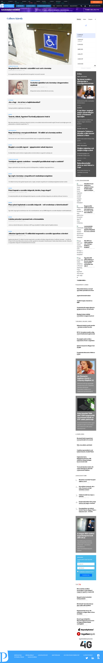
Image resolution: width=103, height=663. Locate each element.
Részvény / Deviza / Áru (82, 128)
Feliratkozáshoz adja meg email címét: (84, 560)
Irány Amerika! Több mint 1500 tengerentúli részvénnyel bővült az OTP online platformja (85, 416)
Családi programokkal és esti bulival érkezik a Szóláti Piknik (85, 451)
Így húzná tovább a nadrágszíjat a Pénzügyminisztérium (85, 81)
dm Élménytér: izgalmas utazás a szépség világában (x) (85, 378)
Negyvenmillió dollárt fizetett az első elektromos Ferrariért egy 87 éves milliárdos (89, 209)
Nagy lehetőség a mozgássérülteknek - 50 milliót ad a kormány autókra (35, 133)
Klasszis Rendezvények (44, 6)
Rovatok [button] (65, 6)
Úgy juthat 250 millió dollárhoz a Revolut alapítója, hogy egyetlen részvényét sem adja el (89, 262)
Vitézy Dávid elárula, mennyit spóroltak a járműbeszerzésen (85, 289)
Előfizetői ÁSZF (88, 655)
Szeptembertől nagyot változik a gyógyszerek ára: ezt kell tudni (86, 308)
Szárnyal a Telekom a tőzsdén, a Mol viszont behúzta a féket (85, 133)
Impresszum (17, 655)
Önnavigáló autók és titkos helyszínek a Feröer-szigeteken (86, 339)
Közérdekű (79, 107)
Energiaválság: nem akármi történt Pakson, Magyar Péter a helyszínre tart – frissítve (87, 510)
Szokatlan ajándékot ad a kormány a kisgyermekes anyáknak (49, 84)
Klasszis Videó (30, 6)
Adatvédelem (56, 655)
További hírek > (81, 280)
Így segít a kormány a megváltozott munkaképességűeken (30, 176)
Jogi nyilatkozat (43, 655)
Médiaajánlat (30, 655)
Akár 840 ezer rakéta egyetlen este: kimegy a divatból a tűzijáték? (88, 244)
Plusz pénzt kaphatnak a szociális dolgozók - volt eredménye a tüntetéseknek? (38, 205)
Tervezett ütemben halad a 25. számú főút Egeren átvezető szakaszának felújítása (85, 468)
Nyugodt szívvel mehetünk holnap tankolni (84, 597)
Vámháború (20, 6)
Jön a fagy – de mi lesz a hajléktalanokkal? (24, 102)
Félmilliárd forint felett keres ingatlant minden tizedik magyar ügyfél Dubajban (89, 187)
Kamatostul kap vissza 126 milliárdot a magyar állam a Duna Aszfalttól (86, 612)
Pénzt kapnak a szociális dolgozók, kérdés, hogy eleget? (29, 190)
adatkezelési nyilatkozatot (85, 571)
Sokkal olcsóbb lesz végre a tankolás (86, 495)
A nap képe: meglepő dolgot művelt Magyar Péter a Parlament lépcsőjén (85, 114)
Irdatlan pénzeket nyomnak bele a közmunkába (26, 219)
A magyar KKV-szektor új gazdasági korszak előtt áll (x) (85, 536)
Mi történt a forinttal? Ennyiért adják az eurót (87, 480)
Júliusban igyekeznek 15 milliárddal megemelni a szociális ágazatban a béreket (38, 234)
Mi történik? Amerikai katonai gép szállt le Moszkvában (85, 604)
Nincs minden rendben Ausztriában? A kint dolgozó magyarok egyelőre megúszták (85, 590)
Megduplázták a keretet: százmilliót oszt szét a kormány (30, 68)
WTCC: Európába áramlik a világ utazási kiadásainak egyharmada (86, 333)
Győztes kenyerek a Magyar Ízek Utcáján (86, 346)
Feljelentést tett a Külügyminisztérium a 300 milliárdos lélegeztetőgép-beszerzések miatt (84, 459)
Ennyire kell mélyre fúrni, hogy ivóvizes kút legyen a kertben (87, 502)
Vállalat (79, 160)
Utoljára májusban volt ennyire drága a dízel (85, 149)
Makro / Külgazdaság (82, 76)
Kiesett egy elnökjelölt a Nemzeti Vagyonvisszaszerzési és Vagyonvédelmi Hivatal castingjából (85, 621)
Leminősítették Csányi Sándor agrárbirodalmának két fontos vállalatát (89, 229)
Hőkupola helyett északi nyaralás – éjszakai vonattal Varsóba (86, 326)
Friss (54, 6)
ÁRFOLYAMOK (96, 2)
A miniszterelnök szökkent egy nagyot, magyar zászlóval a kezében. (85, 121)
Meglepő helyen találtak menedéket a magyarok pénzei (85, 315)
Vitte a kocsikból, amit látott (84, 445)
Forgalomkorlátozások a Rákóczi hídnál (86, 353)
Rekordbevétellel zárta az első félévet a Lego (85, 165)
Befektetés (59, 6)
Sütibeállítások (19, 657)
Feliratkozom (85, 575)
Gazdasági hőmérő (10, 10)
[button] (85, 6)
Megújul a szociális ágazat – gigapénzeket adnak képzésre (30, 147)
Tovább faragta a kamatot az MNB (84, 301)
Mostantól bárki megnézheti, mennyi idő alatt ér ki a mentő (85, 439)
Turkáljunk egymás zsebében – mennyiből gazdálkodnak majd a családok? (36, 161)
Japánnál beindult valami (84, 295)
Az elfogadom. (86, 571)
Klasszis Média (32, 657)
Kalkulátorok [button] (73, 6)
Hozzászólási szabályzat (72, 655)
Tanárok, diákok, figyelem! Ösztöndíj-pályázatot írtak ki (29, 117)
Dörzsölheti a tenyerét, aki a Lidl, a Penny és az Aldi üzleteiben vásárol (86, 488)
